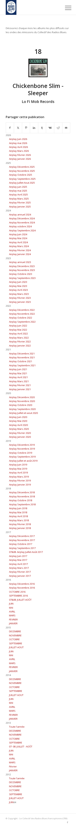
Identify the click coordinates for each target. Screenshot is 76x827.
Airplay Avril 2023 (18, 290)
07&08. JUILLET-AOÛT (20, 599)
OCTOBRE (14, 639)
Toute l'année (17, 726)
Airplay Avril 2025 (18, 194)
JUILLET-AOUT (16, 647)
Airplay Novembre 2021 (22, 357)
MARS (12, 615)
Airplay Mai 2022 (18, 329)
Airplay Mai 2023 (18, 286)
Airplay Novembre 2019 (22, 448)
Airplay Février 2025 (20, 202)
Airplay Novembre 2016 (22, 587)
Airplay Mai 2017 (18, 560)
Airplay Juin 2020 (18, 417)
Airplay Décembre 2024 (22, 218)
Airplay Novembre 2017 (22, 540)
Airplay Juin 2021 (18, 369)
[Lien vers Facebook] (67, 822)
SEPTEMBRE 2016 (18, 595)
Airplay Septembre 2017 (22, 548)
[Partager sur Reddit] (58, 128)
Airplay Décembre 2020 (22, 397)
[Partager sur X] (18, 128)
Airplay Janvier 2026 (20, 158)
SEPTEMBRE (15, 643)
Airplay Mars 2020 (19, 429)
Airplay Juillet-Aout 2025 (22, 182)
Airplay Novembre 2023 (22, 270)
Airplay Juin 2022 (18, 325)
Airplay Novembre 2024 (22, 222)
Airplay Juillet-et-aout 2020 (23, 413)
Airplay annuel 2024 (20, 214)
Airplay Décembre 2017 (22, 536)
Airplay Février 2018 (20, 524)
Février (13, 766)
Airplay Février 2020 (20, 433)
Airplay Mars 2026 (19, 151)
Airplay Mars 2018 (19, 520)
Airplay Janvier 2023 (20, 302)
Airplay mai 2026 (18, 143)
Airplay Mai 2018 (18, 512)
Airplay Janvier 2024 (20, 254)
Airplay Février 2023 (20, 297)
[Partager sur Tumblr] (42, 128)
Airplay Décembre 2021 (22, 353)
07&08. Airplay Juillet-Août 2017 (26, 552)
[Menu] (65, 7)
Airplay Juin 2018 (18, 508)
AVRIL (12, 611)
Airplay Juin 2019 (18, 464)
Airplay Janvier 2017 (20, 575)
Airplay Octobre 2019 (20, 452)
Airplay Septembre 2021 (22, 365)
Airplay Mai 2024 (18, 238)
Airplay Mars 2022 (19, 337)
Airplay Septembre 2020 (22, 409)
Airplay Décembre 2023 (22, 266)
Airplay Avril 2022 (18, 333)
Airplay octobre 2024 (20, 226)
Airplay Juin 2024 (18, 234)
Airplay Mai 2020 (18, 421)
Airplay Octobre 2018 (20, 500)
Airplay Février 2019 (20, 480)
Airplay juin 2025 (18, 186)
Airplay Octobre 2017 (20, 544)
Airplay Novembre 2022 (22, 313)
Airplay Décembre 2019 (22, 444)
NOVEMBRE (15, 635)
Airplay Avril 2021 (18, 377)
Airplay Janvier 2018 (20, 528)
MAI (11, 607)
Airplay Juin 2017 (18, 556)
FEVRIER (13, 619)
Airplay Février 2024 (20, 250)
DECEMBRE (15, 631)
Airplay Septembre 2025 (22, 178)
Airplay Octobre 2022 (20, 317)
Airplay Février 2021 (20, 385)
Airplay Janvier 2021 (20, 389)
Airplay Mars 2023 (19, 294)
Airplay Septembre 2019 (22, 456)
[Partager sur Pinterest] (26, 128)
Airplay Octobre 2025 (20, 174)
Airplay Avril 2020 (18, 425)
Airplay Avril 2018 (18, 516)
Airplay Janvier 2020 (20, 436)
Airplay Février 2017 (20, 571)
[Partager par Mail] (66, 128)
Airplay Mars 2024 (19, 246)
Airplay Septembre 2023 (22, 278)
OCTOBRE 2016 (17, 591)
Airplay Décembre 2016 (22, 583)
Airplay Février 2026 (20, 155)
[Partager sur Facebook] (10, 128)
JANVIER (13, 623)
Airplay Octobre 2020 (20, 405)
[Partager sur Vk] (50, 128)
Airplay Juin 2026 (18, 139)
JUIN (11, 603)
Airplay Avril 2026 (18, 147)
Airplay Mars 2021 (19, 381)
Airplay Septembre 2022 (22, 321)
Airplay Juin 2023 (18, 282)
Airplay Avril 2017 (18, 564)
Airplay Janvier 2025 (20, 206)
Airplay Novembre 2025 (22, 171)
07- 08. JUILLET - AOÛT (20, 746)
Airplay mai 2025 (18, 190)
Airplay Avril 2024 (18, 242)
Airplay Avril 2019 (18, 472)
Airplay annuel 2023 (20, 262)
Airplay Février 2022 (20, 341)
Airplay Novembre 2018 (22, 496)
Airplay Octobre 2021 (20, 361)
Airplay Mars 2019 (19, 476)
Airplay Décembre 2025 (22, 166)
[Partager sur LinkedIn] (34, 128)
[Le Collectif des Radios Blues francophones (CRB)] (31, 7)
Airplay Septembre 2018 (22, 504)
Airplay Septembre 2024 (22, 230)
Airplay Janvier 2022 (20, 345)
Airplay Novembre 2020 (22, 401)
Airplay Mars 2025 (19, 198)
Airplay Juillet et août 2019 (23, 460)
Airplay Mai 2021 (18, 373)
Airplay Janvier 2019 (20, 484)
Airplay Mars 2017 (19, 568)
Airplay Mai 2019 (18, 468)
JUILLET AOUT (16, 695)
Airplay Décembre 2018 (22, 492)
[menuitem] (65, 7)
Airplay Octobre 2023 (20, 274)
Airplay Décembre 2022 (22, 310)
